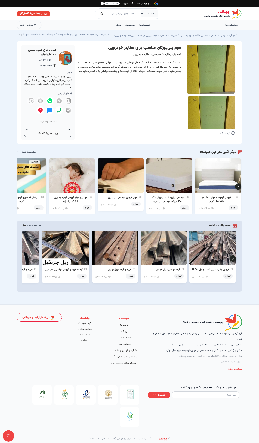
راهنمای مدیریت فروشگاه (124, 356)
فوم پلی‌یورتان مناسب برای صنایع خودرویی (135, 35)
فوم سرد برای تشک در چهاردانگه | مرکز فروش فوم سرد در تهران (167, 199)
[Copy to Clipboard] (20, 36)
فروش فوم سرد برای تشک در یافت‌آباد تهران (216, 199)
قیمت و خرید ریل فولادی (168, 269)
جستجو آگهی (124, 344)
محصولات (130, 25)
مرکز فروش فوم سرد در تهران (122, 197)
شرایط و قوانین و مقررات (124, 350)
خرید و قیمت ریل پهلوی (120, 269)
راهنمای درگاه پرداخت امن (124, 363)
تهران (232, 35)
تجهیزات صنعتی (168, 35)
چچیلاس (224, 12)
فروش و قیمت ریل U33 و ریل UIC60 (210, 269)
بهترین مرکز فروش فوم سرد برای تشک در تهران (70, 199)
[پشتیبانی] (8, 436)
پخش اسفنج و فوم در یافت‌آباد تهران (21, 199)
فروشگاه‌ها (144, 25)
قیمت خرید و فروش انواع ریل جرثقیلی (64, 269)
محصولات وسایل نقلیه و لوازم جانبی (198, 35)
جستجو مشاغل (124, 337)
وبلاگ (118, 25)
